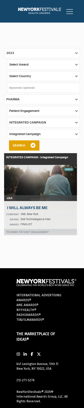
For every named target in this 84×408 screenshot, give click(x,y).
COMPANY (12, 214)
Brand (14, 219)
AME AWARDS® (27, 305)
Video (68, 169)
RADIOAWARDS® (28, 315)
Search (19, 145)
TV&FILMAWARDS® (30, 320)
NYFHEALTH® (26, 310)
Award (14, 224)
